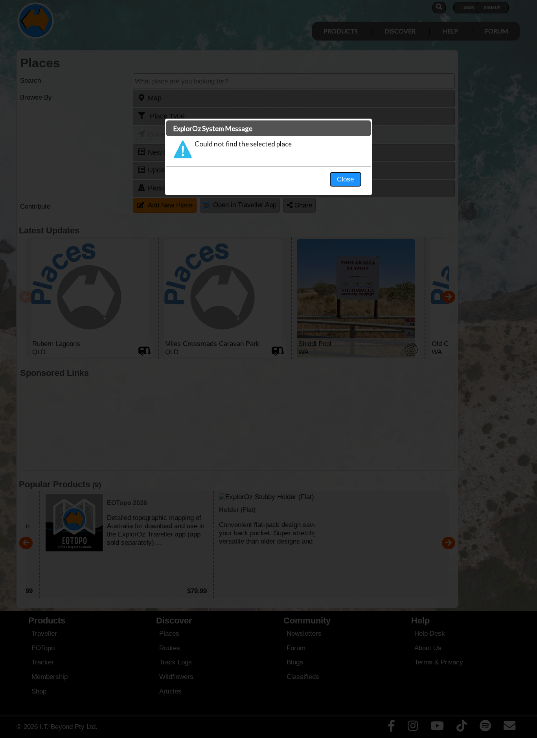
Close (345, 179)
